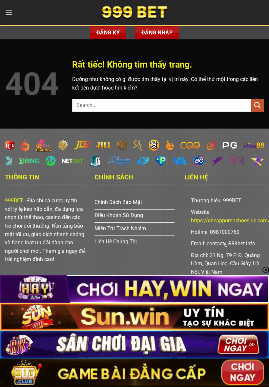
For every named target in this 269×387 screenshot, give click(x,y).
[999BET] (134, 12)
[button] (9, 13)
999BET (14, 200)
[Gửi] (257, 105)
